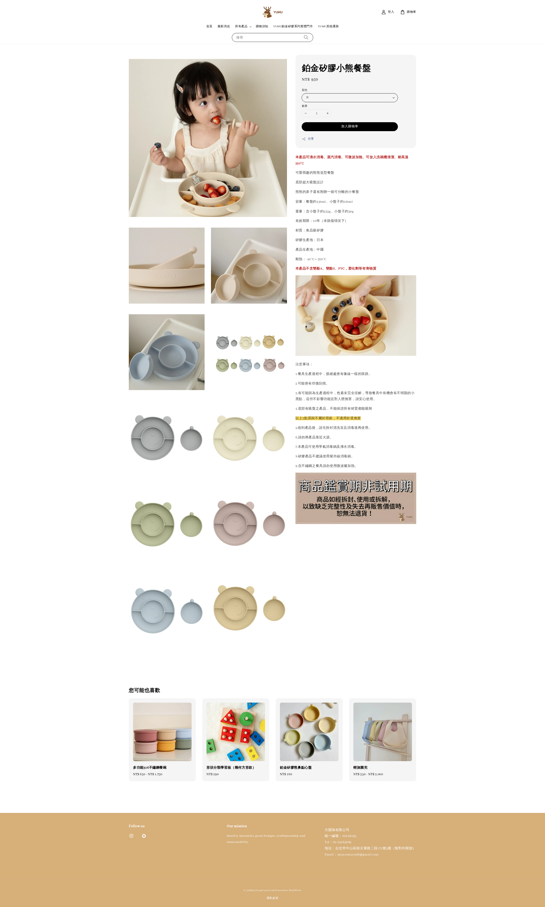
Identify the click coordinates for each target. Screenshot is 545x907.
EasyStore (295, 890)
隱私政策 (272, 898)
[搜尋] (306, 37)
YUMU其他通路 (328, 26)
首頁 (209, 26)
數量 (305, 106)
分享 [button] (311, 139)
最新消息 (224, 26)
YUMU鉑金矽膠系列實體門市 (293, 26)
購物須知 (262, 26)
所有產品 (241, 26)
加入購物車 (349, 126)
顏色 (305, 90)
